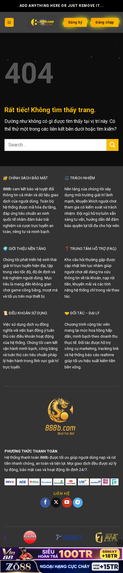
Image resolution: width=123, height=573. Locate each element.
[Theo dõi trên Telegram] (78, 503)
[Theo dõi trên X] (56, 503)
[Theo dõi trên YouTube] (67, 503)
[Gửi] (113, 145)
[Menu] (9, 22)
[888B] (42, 22)
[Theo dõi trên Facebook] (45, 503)
